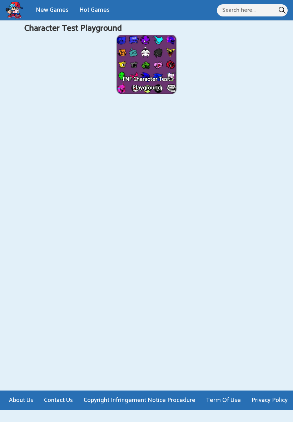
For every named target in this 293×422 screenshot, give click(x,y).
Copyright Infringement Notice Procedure (139, 400)
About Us (21, 400)
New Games (52, 10)
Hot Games (94, 10)
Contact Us (58, 400)
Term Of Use (223, 400)
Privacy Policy (270, 400)
